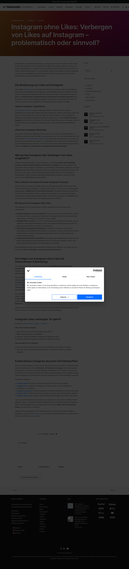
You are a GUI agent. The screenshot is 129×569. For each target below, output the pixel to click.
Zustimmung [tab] (38, 276)
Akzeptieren (89, 297)
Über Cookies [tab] (91, 276)
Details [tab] (64, 276)
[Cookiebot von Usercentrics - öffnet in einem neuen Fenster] (94, 270)
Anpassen (63, 297)
